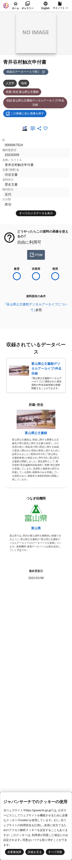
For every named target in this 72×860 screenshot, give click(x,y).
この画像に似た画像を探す (27, 113)
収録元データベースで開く (23, 71)
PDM (38, 255)
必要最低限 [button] (14, 852)
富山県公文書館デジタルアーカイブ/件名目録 (46, 368)
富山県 (36, 528)
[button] (61, 5)
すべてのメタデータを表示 (36, 213)
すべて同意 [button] (55, 852)
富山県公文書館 (36, 433)
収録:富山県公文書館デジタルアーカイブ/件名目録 (35, 102)
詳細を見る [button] (35, 852)
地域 (24, 83)
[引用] (33, 128)
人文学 (10, 83)
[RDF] (25, 128)
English (45, 8)
